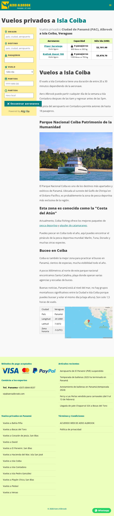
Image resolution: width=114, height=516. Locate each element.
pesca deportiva (48, 225)
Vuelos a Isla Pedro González (17, 473)
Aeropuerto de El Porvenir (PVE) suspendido (81, 371)
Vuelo (11, 67)
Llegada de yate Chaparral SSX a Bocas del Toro (83, 405)
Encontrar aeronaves (24, 103)
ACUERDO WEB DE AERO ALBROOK (77, 423)
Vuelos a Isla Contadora (14, 467)
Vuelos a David (10, 442)
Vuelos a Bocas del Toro (14, 429)
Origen (12, 31)
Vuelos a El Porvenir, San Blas (17, 448)
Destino (12, 43)
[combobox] (19, 36)
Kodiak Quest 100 (53, 54)
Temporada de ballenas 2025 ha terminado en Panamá (83, 379)
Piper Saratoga (53, 46)
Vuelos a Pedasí (10, 486)
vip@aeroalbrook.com (13, 393)
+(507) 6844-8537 (19, 387)
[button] (110, 5)
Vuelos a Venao (10, 492)
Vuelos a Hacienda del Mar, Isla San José (23, 454)
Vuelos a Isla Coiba (12, 460)
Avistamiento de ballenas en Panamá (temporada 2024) (84, 388)
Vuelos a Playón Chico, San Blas (18, 479)
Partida (12, 78)
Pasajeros (13, 55)
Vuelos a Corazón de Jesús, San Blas (20, 435)
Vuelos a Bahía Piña (12, 423)
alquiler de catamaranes (73, 225)
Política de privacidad (70, 429)
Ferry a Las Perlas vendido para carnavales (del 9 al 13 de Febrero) (85, 398)
